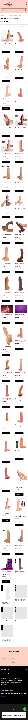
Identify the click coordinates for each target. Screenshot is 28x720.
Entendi (9, 716)
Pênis (6, 15)
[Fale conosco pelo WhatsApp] (24, 709)
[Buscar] (25, 10)
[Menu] (2, 4)
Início (2, 15)
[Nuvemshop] (14, 710)
